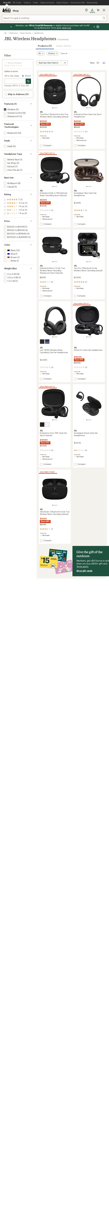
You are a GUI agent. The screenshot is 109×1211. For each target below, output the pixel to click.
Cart (98, 10)
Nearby (27, 76)
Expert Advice (63, 46)
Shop (16, 10)
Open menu (104, 10)
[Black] (42, 341)
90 (103, 62)
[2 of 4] (54, 108)
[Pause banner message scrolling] (97, 26)
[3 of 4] (55, 108)
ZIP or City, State (11, 76)
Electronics (14, 33)
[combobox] (54, 18)
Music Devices (25, 33)
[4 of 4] (56, 108)
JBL (5, 33)
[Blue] (47, 341)
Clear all (63, 53)
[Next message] (94, 26)
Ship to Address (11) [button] (18, 94)
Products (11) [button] (45, 46)
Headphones (38, 33)
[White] (47, 424)
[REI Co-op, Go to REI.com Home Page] (6, 10)
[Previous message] (11, 26)
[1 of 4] (52, 108)
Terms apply (82, 566)
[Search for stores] (28, 81)
